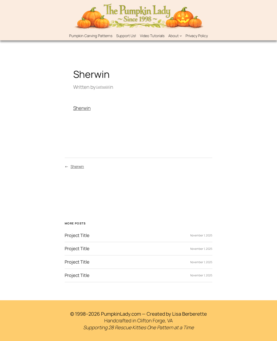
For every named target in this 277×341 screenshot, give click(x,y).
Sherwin (82, 108)
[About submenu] (181, 36)
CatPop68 (102, 87)
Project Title (77, 235)
